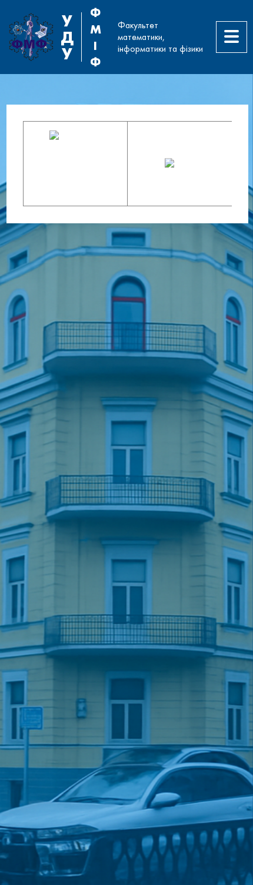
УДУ (67, 37)
